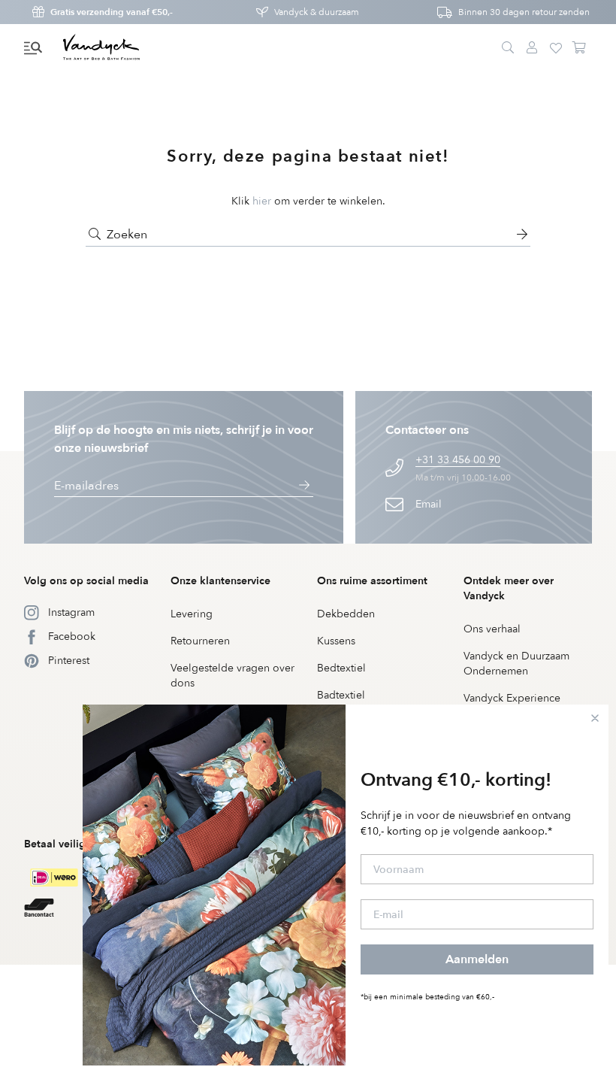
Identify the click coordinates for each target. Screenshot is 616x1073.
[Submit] (95, 235)
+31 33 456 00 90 (457, 460)
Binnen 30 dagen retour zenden (524, 12)
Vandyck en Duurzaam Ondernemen (516, 663)
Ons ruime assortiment (372, 581)
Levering (192, 614)
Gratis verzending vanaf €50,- (111, 12)
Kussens (336, 641)
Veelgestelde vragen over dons (232, 675)
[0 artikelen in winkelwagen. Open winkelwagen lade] (580, 48)
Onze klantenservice (220, 581)
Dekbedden (346, 614)
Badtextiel (341, 695)
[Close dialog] (594, 718)
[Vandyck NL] (101, 48)
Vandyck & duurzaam (316, 12)
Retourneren (200, 641)
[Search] (508, 48)
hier (261, 201)
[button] (33, 48)
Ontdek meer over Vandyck (509, 588)
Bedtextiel (341, 668)
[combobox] (308, 235)
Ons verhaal (492, 629)
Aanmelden (477, 959)
